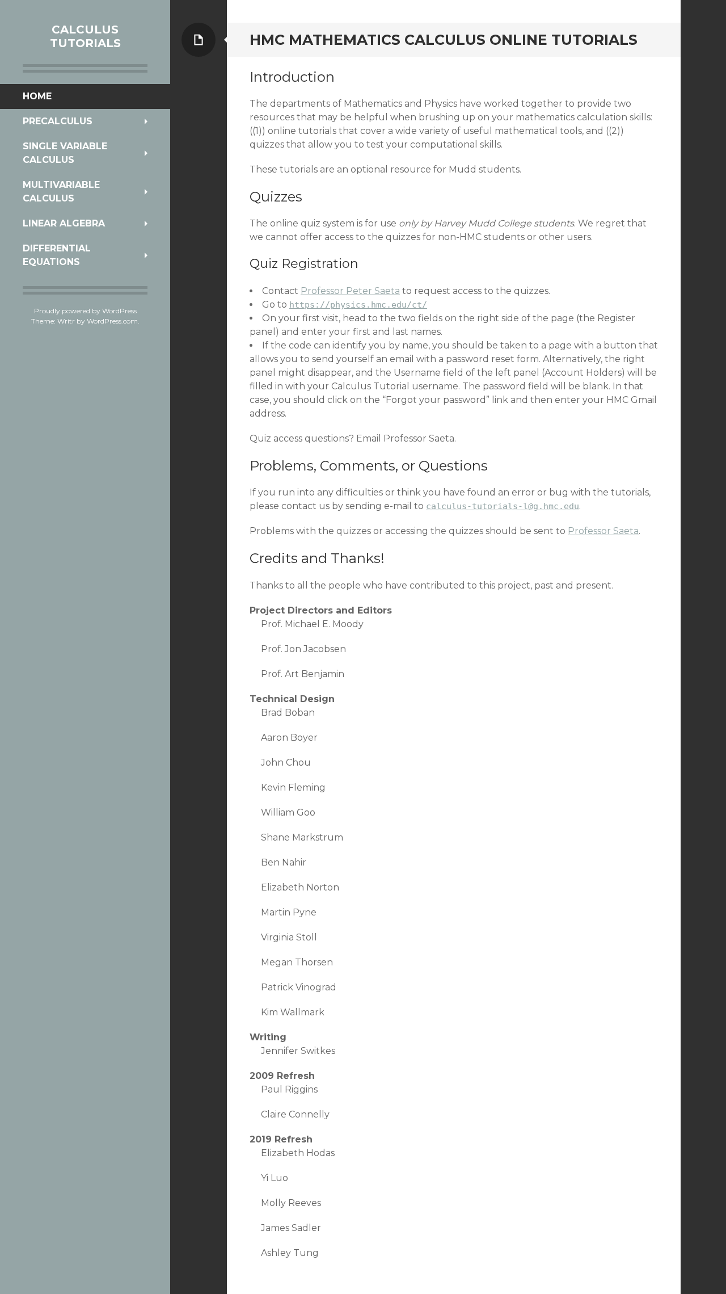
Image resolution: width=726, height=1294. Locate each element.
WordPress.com (112, 321)
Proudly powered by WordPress (85, 310)
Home (37, 96)
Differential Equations (57, 255)
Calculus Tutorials (85, 36)
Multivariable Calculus (61, 191)
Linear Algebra (64, 223)
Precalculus (57, 121)
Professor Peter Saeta (350, 290)
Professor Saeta (603, 531)
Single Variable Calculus (65, 153)
